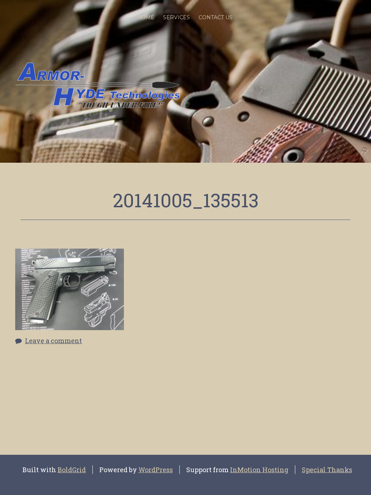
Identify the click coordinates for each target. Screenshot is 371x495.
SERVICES (176, 17)
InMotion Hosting (259, 469)
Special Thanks (327, 469)
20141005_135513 (186, 200)
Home (145, 17)
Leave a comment (53, 340)
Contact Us (216, 17)
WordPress (155, 469)
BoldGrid (72, 469)
